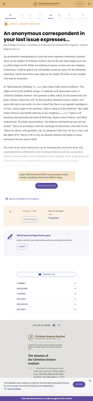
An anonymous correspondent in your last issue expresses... (44, 36)
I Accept (79, 384)
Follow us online (41, 325)
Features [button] (21, 299)
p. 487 (63, 113)
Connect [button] (21, 283)
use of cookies (14, 388)
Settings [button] (21, 309)
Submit (22, 246)
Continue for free (46, 185)
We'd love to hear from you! (34, 235)
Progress (53, 218)
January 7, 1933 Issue (29, 24)
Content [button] (21, 293)
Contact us (49, 274)
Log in (79, 4)
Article (13, 24)
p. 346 (37, 86)
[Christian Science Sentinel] (46, 4)
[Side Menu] (4, 4)
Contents (31, 219)
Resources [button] (22, 304)
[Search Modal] (89, 4)
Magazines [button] (22, 288)
